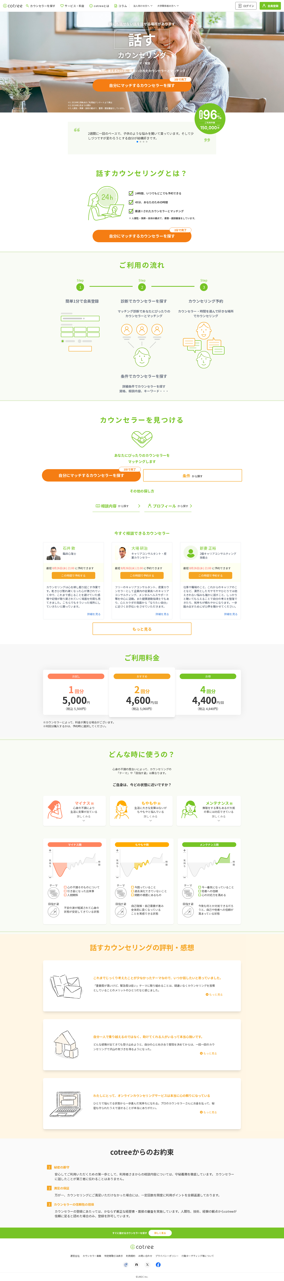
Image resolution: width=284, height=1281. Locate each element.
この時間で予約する (73, 575)
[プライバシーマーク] (126, 1265)
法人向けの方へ (141, 5)
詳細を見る (94, 614)
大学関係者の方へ (166, 5)
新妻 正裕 (208, 548)
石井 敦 (69, 548)
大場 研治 (139, 548)
